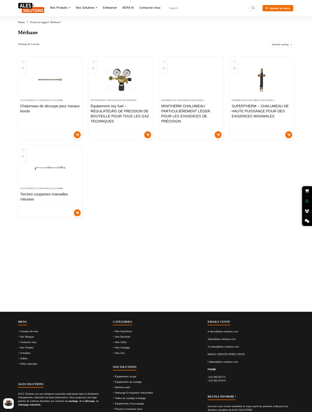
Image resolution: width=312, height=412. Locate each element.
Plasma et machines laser (128, 409)
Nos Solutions (85, 7)
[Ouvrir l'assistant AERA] (8, 403)
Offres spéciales (28, 364)
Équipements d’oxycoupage (129, 403)
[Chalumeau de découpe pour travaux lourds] (50, 79)
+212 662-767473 (217, 380)
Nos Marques (27, 336)
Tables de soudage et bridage (130, 398)
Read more (77, 134)
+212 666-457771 (217, 377)
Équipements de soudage (128, 382)
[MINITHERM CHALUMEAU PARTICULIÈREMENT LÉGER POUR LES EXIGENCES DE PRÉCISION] (191, 79)
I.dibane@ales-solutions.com (223, 362)
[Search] (253, 8)
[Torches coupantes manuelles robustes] (50, 168)
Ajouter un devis (279, 8)
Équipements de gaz (125, 376)
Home (21, 22)
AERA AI (128, 7)
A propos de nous (29, 331)
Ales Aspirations (123, 331)
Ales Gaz (120, 353)
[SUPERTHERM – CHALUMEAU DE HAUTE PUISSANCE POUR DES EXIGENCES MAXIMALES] (262, 79)
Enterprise (110, 7)
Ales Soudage (122, 347)
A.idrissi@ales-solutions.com (223, 331)
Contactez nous (28, 342)
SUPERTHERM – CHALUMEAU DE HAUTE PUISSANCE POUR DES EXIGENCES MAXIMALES (260, 111)
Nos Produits (59, 7)
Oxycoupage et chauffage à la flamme (41, 100)
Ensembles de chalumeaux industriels (182, 100)
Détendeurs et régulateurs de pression (113, 100)
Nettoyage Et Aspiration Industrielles (134, 392)
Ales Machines (123, 336)
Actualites (25, 353)
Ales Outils (121, 342)
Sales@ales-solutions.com (222, 339)
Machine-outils (122, 387)
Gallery (24, 358)
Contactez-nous (150, 7)
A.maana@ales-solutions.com (223, 346)
